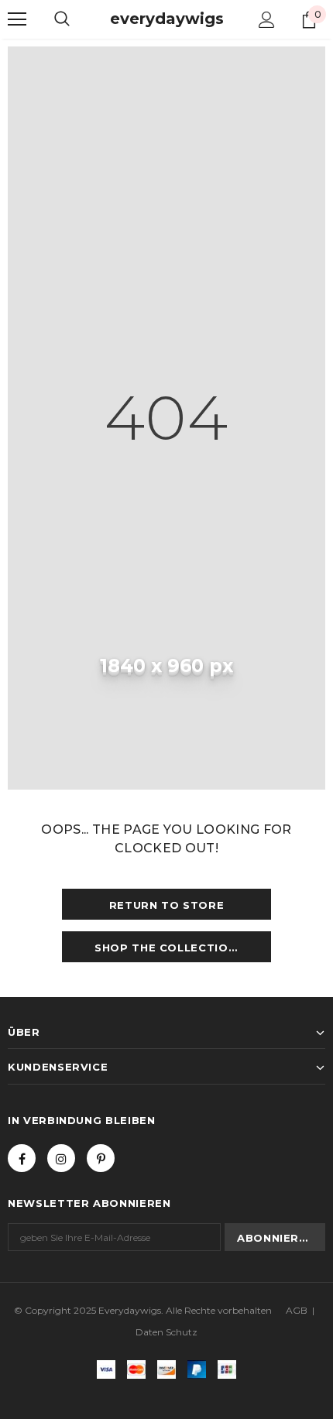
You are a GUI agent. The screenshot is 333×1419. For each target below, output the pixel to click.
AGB (296, 1310)
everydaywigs (167, 18)
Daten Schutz (166, 1332)
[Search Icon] (62, 19)
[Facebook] (22, 1158)
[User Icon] (267, 20)
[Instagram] (61, 1158)
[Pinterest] (101, 1158)
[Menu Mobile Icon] (17, 19)
